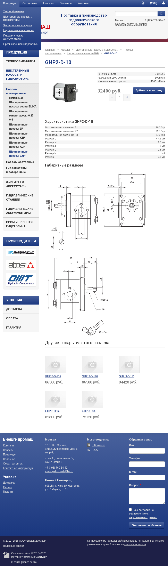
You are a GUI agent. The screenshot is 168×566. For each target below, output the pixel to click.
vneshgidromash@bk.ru (59, 471)
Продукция (9, 3)
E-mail (133, 471)
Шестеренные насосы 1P (18, 126)
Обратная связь (13, 463)
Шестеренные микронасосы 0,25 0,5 (21, 115)
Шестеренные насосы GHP (18, 153)
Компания (9, 445)
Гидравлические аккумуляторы (13, 37)
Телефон (135, 458)
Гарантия (13, 327)
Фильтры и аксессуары (17, 25)
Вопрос (135, 485)
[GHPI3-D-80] (92, 399)
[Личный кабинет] (163, 3)
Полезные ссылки (13, 545)
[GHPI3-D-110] (129, 364)
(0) (154, 3)
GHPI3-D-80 (89, 411)
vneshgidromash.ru (135, 544)
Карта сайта (29, 562)
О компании (30, 3)
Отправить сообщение (146, 525)
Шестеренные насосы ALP (18, 144)
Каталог (65, 49)
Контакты (83, 3)
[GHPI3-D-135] (55, 364)
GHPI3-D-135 (53, 376)
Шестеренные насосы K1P (18, 135)
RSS (95, 450)
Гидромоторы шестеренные (16, 169)
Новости (48, 3)
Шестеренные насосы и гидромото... (97, 49)
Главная (50, 49)
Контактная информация (18, 468)
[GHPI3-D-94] (55, 399)
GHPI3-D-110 (126, 376)
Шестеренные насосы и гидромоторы (17, 18)
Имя (132, 445)
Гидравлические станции (18, 30)
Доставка (14, 309)
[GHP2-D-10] (65, 92)
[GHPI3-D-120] (92, 364)
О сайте (15, 562)
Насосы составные (20, 161)
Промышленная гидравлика (20, 44)
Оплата (12, 318)
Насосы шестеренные (16, 91)
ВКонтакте (98, 445)
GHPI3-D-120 (90, 376)
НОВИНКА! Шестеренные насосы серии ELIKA (22, 102)
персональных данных (143, 517)
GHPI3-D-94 (52, 411)
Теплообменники (13, 11)
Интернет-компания (29, 557)
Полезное (66, 3)
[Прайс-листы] (143, 3)
